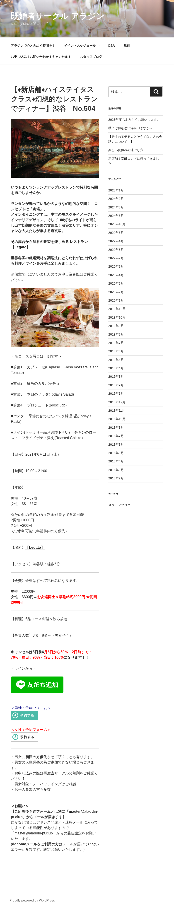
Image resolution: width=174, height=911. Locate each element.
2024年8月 (116, 207)
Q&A (111, 45)
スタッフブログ (91, 56)
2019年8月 (116, 334)
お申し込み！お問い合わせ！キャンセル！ (41, 56)
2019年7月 (116, 343)
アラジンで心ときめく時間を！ (33, 45)
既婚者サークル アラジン (57, 16)
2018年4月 (116, 461)
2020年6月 (116, 266)
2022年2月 (116, 258)
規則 (127, 45)
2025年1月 (116, 190)
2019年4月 (116, 368)
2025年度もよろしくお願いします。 (134, 119)
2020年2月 (116, 292)
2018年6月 (116, 444)
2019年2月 (116, 385)
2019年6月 (116, 351)
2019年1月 (116, 393)
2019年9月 (116, 326)
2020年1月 (116, 300)
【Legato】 (20, 247)
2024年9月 (116, 199)
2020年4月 (116, 275)
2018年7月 (116, 436)
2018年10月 (117, 419)
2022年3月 (116, 249)
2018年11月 (116, 410)
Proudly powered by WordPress (32, 900)
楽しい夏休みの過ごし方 (125, 150)
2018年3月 (116, 470)
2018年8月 (116, 427)
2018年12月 (117, 402)
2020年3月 (116, 283)
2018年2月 (116, 478)
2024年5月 (116, 215)
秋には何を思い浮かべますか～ (130, 128)
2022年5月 (116, 232)
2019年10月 (117, 317)
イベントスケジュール (80, 45)
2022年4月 (116, 241)
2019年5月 (116, 360)
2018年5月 (116, 453)
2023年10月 (117, 224)
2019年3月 (116, 376)
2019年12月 (117, 309)
